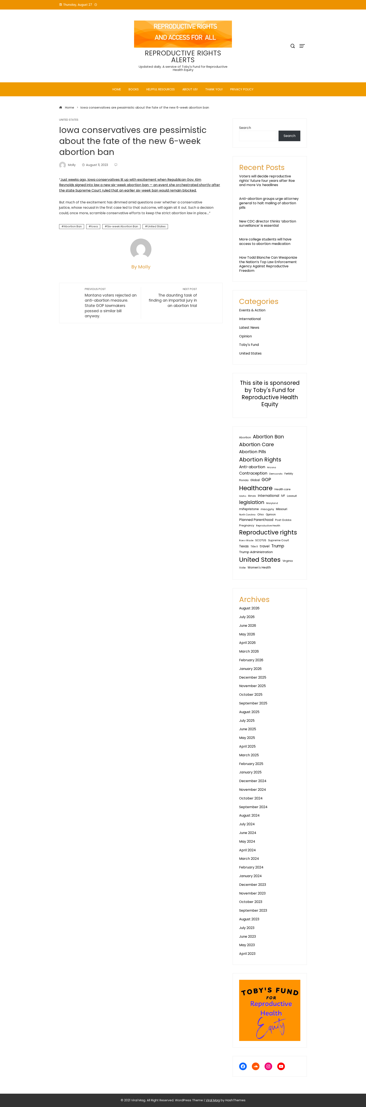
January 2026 (250, 668)
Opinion (245, 336)
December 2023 (252, 884)
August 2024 (249, 815)
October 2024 (251, 798)
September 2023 (253, 910)
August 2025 (249, 711)
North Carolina (247, 514)
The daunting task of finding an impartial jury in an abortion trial (173, 297)
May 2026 (247, 634)
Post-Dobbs (283, 520)
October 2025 (250, 694)
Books (134, 89)
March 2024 (249, 858)
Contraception (253, 473)
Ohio (260, 514)
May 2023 (247, 945)
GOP (266, 479)
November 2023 (252, 893)
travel (264, 546)
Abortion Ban (73, 226)
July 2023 (246, 927)
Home (116, 89)
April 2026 (247, 642)
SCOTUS (260, 540)
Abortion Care (256, 444)
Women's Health (259, 568)
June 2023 (247, 936)
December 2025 (252, 677)
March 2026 (249, 651)
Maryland (272, 503)
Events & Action (252, 310)
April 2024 (247, 850)
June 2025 (247, 729)
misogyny (267, 509)
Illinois (252, 496)
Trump (277, 546)
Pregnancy (246, 525)
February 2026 (251, 660)
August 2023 (249, 919)
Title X (254, 546)
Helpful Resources (160, 89)
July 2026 (247, 616)
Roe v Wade (246, 540)
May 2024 (247, 841)
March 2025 (249, 755)
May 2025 (247, 737)
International (250, 318)
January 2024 (250, 876)
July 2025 (247, 720)
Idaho (242, 496)
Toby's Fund (249, 344)
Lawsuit (292, 496)
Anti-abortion (252, 466)
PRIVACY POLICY (242, 89)
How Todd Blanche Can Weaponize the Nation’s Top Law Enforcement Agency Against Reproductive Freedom (268, 264)
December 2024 (252, 780)
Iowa (94, 226)
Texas (244, 546)
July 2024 (247, 824)
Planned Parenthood (256, 520)
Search (245, 127)
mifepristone (249, 509)
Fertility (288, 473)
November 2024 (252, 789)
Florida (243, 480)
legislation (251, 502)
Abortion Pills (252, 452)
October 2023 (250, 901)
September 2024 (253, 807)
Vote (242, 567)
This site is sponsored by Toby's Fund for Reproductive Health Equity (269, 393)
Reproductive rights (268, 532)
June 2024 (247, 832)
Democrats (276, 473)
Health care (282, 489)
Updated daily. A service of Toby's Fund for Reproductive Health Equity (183, 68)
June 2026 (247, 625)
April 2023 (247, 953)
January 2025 (250, 772)
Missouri (281, 509)
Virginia (288, 561)
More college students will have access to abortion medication (265, 241)
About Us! (190, 89)
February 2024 (251, 867)
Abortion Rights (260, 459)
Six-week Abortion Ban (122, 226)
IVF (283, 496)
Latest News (249, 327)
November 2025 (252, 685)
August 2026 (249, 608)
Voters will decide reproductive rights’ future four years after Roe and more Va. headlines (267, 181)
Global (255, 480)
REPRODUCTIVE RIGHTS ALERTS (183, 56)
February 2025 (251, 763)
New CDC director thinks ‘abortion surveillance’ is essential (267, 223)
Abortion (245, 437)
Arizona (271, 467)
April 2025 (247, 746)
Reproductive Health (268, 525)
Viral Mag (213, 1100)
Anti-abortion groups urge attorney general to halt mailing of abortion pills (269, 203)
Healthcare (256, 488)
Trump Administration (256, 552)
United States (68, 120)
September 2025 (253, 703)
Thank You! (214, 89)
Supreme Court (278, 540)
